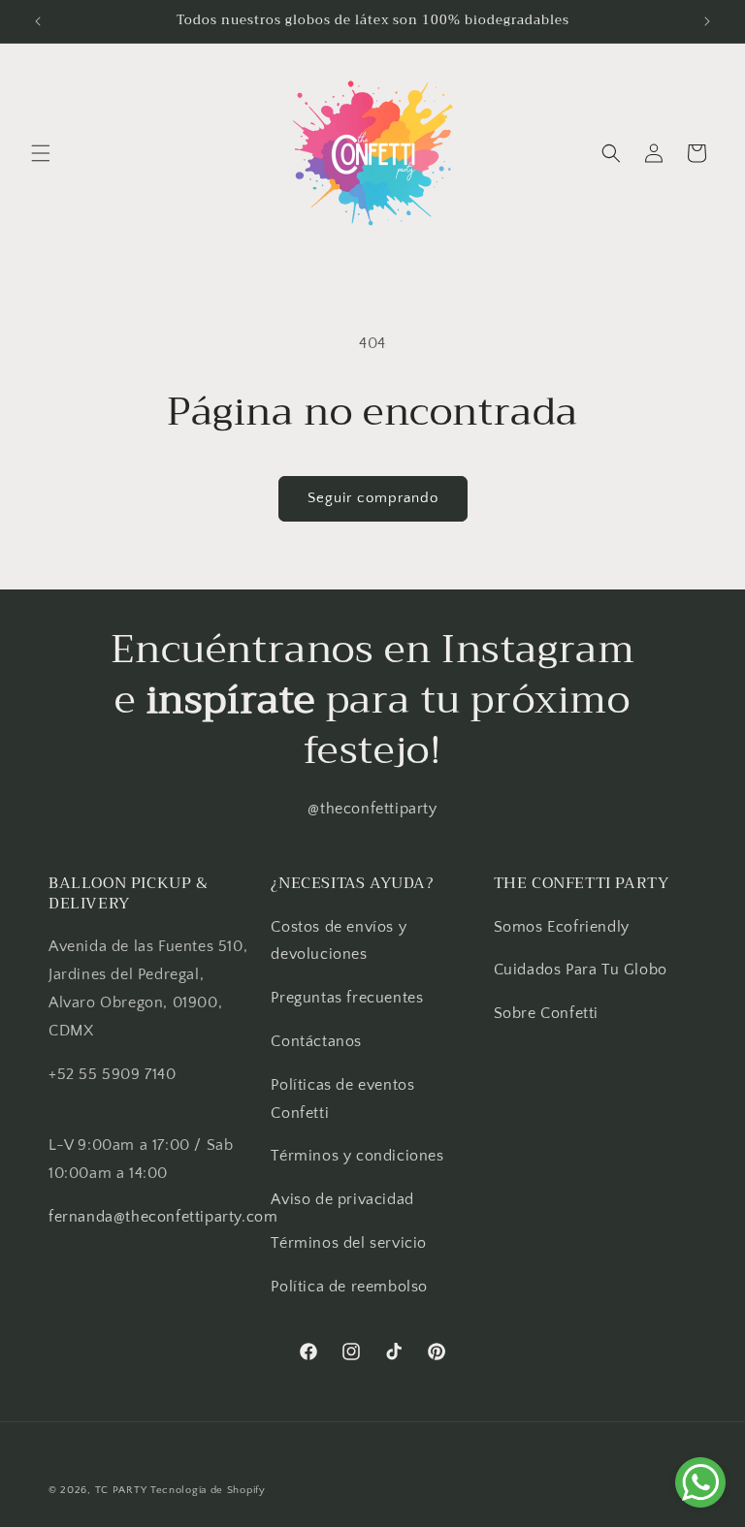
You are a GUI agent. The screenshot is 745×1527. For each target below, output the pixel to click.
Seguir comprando (373, 498)
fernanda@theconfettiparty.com (163, 1216)
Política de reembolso (349, 1286)
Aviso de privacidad (342, 1199)
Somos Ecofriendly (564, 927)
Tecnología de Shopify (208, 1490)
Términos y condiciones (357, 1155)
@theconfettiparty (372, 808)
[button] (40, 153)
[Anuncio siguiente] (707, 21)
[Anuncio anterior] (37, 21)
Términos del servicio (349, 1243)
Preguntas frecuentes (347, 997)
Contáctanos (316, 1041)
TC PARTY (121, 1490)
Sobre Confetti (546, 1013)
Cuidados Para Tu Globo (580, 969)
